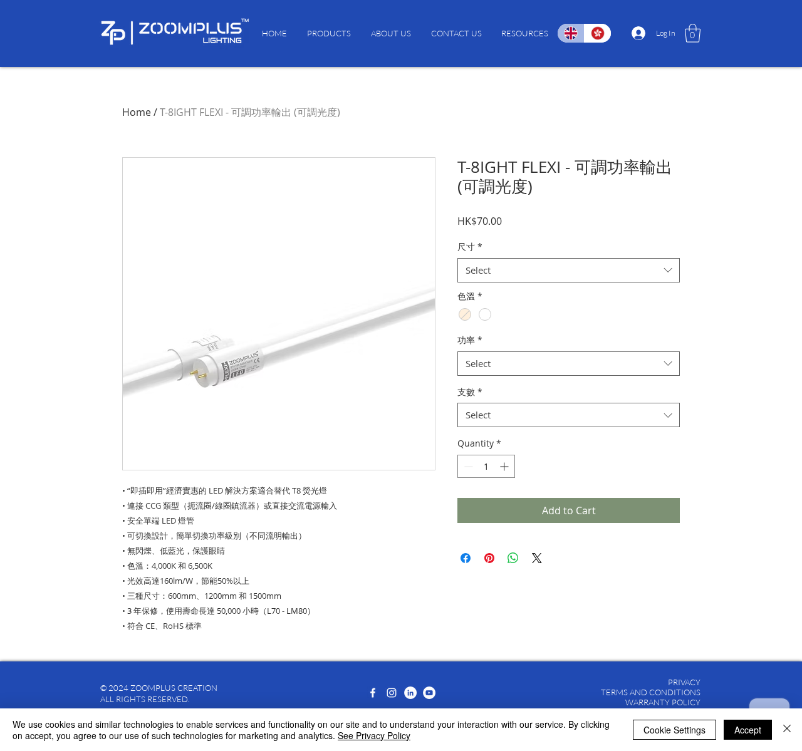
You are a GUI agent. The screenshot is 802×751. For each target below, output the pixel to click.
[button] (329, 33)
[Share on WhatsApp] (513, 558)
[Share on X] (536, 558)
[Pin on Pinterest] (489, 558)
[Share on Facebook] (465, 558)
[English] (571, 33)
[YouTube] (429, 692)
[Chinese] (597, 33)
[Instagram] (391, 692)
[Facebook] (373, 692)
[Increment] (505, 466)
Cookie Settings (674, 729)
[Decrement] (467, 466)
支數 (469, 392)
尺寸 (469, 246)
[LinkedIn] (410, 692)
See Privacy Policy (374, 735)
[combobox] (568, 270)
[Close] (786, 729)
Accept (747, 729)
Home (136, 112)
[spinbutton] (486, 466)
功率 (469, 340)
